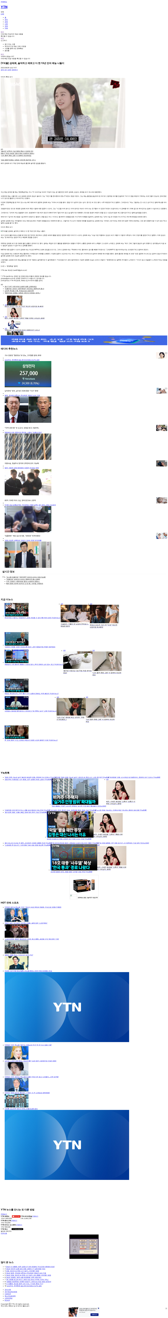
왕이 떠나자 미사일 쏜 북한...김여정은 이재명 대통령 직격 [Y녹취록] (28, 843)
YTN (4, 7)
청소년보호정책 (10, 1296)
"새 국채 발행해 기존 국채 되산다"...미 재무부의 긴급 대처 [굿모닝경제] (124, 843)
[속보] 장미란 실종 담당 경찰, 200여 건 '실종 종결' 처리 (25, 1269)
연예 (6, 28)
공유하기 (15, 70)
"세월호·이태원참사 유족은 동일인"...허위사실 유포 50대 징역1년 (28, 1282)
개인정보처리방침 (11, 1292)
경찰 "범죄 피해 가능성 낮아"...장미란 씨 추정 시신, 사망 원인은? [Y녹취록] (83, 777)
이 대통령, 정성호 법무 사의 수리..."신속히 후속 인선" (24, 1284)
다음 (5, 1233)
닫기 (2, 32)
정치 (6, 20)
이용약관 (8, 1294)
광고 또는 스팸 (10, 44)
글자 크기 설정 (6, 70)
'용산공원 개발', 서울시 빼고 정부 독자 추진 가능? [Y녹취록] (26, 812)
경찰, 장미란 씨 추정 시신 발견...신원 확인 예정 (22, 1271)
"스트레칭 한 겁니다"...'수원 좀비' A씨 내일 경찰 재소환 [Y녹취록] (28, 845)
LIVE (2, 14)
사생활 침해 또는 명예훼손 (14, 48)
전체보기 (4, 1214)
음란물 (7, 51)
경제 (6, 22)
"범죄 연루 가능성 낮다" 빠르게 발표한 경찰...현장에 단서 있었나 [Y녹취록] (31, 777)
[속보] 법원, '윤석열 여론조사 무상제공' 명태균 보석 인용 (26, 1273)
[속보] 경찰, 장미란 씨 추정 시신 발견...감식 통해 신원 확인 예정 (28, 1275)
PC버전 (7, 1300)
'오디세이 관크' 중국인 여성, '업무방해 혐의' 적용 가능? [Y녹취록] (74, 810)
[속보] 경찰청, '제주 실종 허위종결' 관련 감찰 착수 (23, 1277)
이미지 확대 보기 (7, 227)
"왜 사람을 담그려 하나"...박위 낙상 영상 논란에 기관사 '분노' (27, 1279)
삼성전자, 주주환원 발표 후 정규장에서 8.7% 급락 (24, 1286)
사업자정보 (8, 1298)
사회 (6, 24)
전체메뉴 (4, 2)
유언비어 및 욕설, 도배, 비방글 (15, 46)
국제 (6, 26)
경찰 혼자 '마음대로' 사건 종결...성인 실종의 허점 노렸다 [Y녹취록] (28, 779)
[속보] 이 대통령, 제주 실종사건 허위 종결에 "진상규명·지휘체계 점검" (30, 1267)
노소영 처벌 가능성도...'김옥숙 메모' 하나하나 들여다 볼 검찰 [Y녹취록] (122, 810)
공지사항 (8, 1290)
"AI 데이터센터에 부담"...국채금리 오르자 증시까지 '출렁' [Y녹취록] (75, 843)
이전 (2, 1233)
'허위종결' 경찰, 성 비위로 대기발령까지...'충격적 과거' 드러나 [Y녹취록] (135, 777)
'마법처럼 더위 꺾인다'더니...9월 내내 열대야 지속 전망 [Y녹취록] (28, 810)
